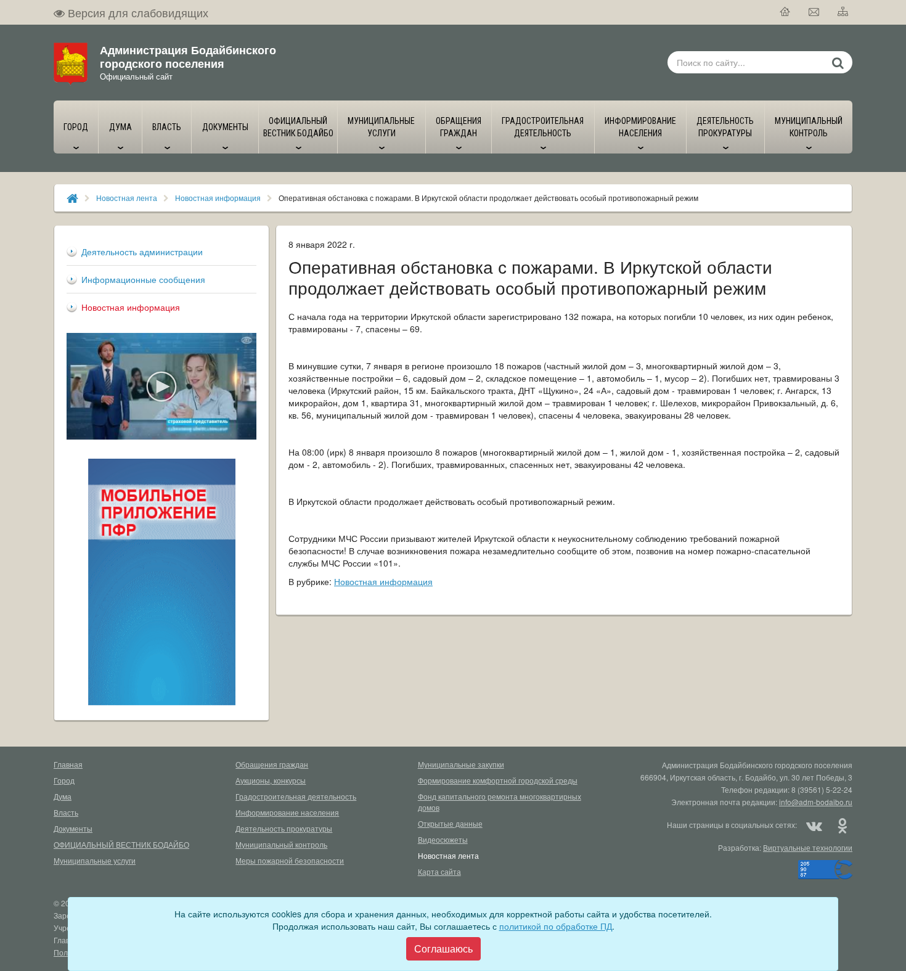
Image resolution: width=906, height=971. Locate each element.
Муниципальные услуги (95, 860)
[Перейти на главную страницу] (785, 12)
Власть (66, 812)
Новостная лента (126, 197)
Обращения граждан (271, 764)
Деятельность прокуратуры (283, 828)
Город (64, 780)
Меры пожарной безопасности (289, 860)
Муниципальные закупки (461, 764)
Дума (62, 796)
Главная (68, 764)
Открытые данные (450, 823)
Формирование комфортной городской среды (497, 780)
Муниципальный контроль (281, 844)
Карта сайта (439, 871)
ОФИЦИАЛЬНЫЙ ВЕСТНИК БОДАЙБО (121, 844)
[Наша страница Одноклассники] (841, 824)
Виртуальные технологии (807, 847)
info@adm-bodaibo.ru (815, 802)
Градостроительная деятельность (295, 796)
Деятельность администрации (142, 251)
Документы (73, 828)
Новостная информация (218, 197)
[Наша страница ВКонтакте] (814, 824)
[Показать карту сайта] (843, 12)
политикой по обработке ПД (555, 926)
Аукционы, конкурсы (270, 780)
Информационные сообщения (143, 279)
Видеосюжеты (443, 839)
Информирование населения (287, 812)
